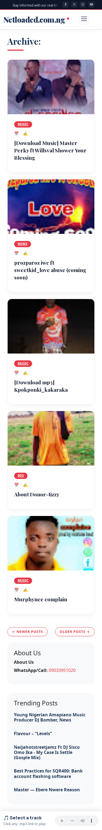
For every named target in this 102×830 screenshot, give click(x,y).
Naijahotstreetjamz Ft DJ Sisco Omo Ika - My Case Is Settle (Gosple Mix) (47, 752)
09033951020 (62, 670)
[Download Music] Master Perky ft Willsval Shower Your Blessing (50, 150)
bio (21, 475)
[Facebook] (66, 5)
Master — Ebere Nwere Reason (47, 790)
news (22, 244)
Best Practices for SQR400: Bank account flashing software (48, 773)
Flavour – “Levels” (33, 734)
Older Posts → (75, 631)
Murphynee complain (40, 599)
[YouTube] (91, 5)
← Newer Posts (27, 631)
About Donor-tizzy (36, 494)
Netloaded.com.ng (34, 19)
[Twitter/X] (74, 5)
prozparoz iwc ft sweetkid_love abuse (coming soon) (50, 270)
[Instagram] (83, 5)
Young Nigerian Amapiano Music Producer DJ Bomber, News (49, 717)
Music (23, 124)
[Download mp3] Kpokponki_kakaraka (41, 386)
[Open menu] (84, 20)
